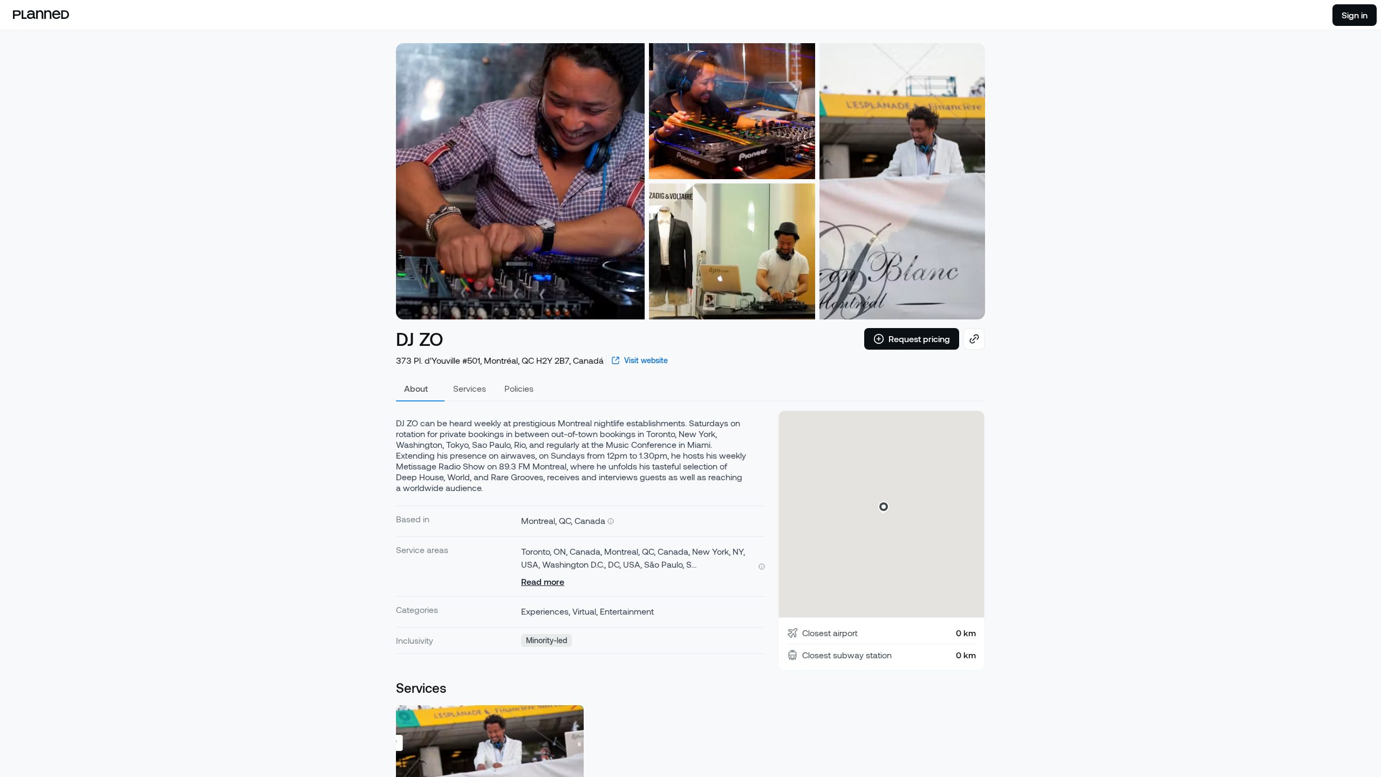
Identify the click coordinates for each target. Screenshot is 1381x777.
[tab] (420, 388)
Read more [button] (542, 581)
